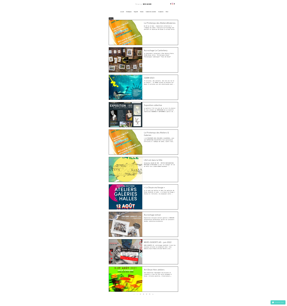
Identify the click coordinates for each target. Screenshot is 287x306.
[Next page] (152, 294)
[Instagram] (172, 4)
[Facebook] (171, 4)
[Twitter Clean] (174, 299)
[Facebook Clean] (172, 299)
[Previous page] (134, 294)
